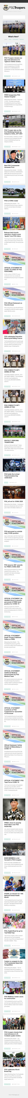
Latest (5, 39)
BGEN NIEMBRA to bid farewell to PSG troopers (12, 859)
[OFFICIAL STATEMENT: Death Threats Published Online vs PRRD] (14, 632)
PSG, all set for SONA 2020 (13, 501)
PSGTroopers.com (15, 1094)
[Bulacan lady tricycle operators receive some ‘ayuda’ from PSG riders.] (14, 229)
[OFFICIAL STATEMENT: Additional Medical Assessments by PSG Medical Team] (14, 668)
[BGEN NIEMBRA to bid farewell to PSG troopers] (14, 855)
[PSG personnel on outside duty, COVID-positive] (14, 528)
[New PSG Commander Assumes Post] (14, 162)
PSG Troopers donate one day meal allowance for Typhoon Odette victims (14, 26)
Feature (6, 482)
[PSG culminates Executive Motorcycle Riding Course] (14, 333)
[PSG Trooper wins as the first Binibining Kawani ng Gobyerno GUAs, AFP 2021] (14, 127)
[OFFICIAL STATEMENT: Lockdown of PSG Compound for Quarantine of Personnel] (14, 705)
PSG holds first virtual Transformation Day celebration (11, 476)
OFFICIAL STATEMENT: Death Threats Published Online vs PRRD (12, 637)
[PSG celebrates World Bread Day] (14, 1066)
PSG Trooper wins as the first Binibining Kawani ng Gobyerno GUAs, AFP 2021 (13, 132)
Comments (15, 39)
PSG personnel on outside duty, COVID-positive (13, 532)
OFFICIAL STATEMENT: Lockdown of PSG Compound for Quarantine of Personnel (13, 710)
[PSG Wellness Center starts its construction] (14, 993)
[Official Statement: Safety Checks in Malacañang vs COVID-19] (14, 742)
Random (22, 39)
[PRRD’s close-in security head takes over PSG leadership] (14, 819)
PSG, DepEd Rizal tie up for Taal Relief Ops (13, 932)
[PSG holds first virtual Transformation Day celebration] (14, 471)
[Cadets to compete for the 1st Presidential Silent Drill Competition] (14, 958)
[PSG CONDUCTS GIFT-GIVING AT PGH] (14, 367)
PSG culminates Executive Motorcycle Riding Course (13, 337)
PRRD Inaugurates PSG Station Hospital (12, 96)
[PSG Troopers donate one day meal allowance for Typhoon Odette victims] (14, 55)
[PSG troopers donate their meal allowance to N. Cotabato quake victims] (14, 1029)
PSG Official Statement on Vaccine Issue (13, 304)
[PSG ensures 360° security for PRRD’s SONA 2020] (14, 562)
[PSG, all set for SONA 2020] (14, 498)
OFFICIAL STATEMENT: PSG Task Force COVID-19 (14, 781)
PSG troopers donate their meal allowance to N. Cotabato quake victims (13, 1034)
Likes (10, 39)
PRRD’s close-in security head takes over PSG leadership (12, 824)
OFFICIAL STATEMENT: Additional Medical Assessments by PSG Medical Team (12, 673)
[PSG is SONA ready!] (14, 197)
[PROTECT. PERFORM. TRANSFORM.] (14, 437)
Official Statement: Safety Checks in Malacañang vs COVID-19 (13, 747)
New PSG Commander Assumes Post (11, 166)
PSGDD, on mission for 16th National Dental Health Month (13, 895)
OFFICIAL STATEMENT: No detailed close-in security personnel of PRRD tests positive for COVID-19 (13, 601)
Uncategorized (9, 22)
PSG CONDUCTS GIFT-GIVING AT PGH (12, 371)
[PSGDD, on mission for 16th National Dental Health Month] (14, 890)
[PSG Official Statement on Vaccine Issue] (14, 300)
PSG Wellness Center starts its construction (13, 997)
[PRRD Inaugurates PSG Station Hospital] (14, 92)
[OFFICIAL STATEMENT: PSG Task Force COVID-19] (14, 777)
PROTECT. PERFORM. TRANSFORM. (11, 441)
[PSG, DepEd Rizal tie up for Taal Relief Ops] (14, 928)
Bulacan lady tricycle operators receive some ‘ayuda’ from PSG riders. (12, 234)
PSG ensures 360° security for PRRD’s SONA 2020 (13, 566)
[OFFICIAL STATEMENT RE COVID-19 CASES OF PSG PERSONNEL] (14, 264)
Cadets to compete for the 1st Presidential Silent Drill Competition (13, 963)
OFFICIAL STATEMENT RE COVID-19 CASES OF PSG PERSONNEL (13, 269)
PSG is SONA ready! (11, 201)
